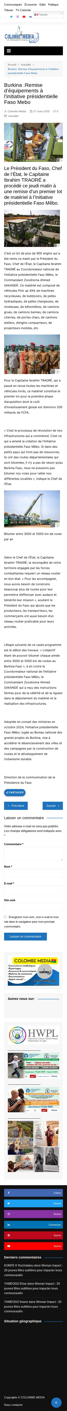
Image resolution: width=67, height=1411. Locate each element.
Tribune (8, 10)
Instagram (17, 16)
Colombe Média (17, 111)
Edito (42, 4)
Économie (31, 4)
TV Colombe (23, 10)
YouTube (24, 16)
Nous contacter (13, 1404)
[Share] (56, 1402)
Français (43, 14)
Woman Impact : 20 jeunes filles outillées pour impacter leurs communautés (33, 1270)
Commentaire (13, 844)
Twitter (11, 16)
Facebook (5, 17)
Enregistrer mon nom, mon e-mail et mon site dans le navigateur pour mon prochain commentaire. (31, 921)
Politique (53, 4)
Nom (8, 866)
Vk (30, 16)
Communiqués (13, 4)
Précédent (18, 805)
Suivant (50, 805)
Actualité (13, 115)
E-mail (9, 883)
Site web (9, 900)
